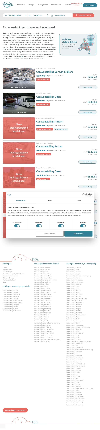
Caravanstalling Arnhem (41, 284)
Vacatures (67, 5)
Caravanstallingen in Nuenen (43, 331)
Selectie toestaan (49, 234)
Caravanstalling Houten (73, 319)
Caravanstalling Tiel (72, 374)
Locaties (20, 5)
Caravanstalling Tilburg (73, 372)
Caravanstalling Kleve (72, 335)
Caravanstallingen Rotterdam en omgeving (79, 350)
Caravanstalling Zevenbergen (75, 405)
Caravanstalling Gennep (73, 290)
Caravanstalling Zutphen (42, 341)
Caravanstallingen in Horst (42, 327)
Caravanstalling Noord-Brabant (13, 300)
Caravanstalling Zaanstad (74, 395)
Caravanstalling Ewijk (72, 288)
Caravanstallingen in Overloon (75, 399)
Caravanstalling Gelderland (11, 294)
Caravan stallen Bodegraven (43, 296)
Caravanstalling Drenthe (10, 290)
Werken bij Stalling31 (9, 280)
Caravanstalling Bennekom (42, 294)
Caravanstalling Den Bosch (42, 304)
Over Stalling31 (7, 272)
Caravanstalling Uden (48, 96)
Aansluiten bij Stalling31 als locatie (14, 274)
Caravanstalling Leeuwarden (74, 325)
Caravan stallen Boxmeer (42, 298)
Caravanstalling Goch (41, 319)
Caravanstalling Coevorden (74, 280)
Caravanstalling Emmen (41, 315)
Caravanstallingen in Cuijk (42, 302)
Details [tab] (50, 200)
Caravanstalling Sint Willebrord (75, 364)
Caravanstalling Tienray (73, 376)
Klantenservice (56, 5)
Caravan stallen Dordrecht (42, 307)
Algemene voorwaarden (10, 276)
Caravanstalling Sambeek (74, 360)
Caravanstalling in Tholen (74, 370)
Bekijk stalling (87, 87)
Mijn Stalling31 (90, 5)
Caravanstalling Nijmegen (74, 329)
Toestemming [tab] (20, 200)
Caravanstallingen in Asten (42, 288)
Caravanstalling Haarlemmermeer (76, 298)
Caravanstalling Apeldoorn (42, 282)
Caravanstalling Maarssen (74, 352)
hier (22, 56)
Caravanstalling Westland (74, 393)
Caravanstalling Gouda (41, 321)
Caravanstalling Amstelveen (43, 276)
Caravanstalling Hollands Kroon (75, 315)
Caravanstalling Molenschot (74, 333)
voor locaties (15, 410)
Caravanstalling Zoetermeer (74, 397)
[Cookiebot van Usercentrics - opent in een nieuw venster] (83, 194)
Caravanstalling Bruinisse (73, 278)
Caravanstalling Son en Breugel (75, 366)
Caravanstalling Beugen (73, 274)
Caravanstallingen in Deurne (74, 282)
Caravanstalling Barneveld (42, 290)
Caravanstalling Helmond (73, 307)
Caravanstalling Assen (41, 286)
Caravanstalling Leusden (73, 339)
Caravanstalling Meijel (72, 331)
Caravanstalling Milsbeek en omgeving (78, 327)
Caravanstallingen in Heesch (74, 300)
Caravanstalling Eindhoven (42, 313)
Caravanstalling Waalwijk (73, 386)
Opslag (30, 5)
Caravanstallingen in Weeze (74, 401)
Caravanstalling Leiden (73, 337)
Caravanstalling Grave (72, 292)
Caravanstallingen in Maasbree (44, 329)
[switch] (39, 225)
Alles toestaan (78, 234)
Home (5, 268)
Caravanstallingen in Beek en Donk (45, 292)
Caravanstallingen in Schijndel (43, 335)
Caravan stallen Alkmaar (42, 270)
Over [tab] (79, 200)
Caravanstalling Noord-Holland (12, 303)
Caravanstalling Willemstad (74, 403)
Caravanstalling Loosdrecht (74, 347)
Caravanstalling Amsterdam (43, 278)
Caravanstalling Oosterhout (74, 343)
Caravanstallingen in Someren (43, 337)
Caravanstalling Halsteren (74, 304)
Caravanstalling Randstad (74, 356)
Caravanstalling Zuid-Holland (12, 311)
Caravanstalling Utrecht (10, 307)
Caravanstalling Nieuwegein (74, 321)
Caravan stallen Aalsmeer (42, 268)
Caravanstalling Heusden (73, 311)
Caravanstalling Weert (72, 390)
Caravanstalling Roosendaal (74, 358)
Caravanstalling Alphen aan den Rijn (45, 280)
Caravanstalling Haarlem (73, 296)
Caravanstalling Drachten (74, 284)
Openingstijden (43, 5)
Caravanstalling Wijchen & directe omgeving (79, 388)
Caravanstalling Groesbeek (74, 294)
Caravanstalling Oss (72, 345)
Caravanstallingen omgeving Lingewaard (78, 341)
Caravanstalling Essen (72, 286)
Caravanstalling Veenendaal (74, 380)
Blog (4, 282)
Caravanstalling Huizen (73, 323)
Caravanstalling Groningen (11, 296)
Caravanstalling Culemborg (42, 300)
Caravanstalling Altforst (49, 121)
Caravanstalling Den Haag (42, 309)
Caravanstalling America (73, 268)
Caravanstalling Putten (49, 146)
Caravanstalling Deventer (42, 311)
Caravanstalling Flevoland (11, 292)
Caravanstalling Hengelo (73, 309)
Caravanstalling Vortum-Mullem (54, 71)
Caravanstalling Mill (72, 354)
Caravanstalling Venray (73, 384)
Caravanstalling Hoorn (73, 317)
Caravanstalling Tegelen (73, 368)
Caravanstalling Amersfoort (43, 274)
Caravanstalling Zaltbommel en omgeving (47, 339)
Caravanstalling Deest (48, 171)
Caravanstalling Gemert (41, 317)
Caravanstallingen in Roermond (44, 333)
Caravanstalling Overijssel (11, 305)
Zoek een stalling (85, 15)
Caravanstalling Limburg (10, 298)
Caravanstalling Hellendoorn (74, 302)
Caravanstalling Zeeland (10, 309)
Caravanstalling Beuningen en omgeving (78, 276)
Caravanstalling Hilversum (74, 313)
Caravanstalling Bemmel (73, 272)
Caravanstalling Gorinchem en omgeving (47, 323)
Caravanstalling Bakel (72, 270)
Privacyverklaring (8, 278)
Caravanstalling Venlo (72, 382)
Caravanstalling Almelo (41, 272)
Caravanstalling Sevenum (74, 362)
